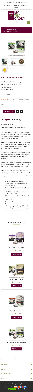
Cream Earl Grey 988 (16, 311)
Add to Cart (9, 111)
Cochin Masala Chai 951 (16, 279)
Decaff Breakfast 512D (16, 248)
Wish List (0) (15, 5)
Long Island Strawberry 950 (16, 342)
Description (6, 120)
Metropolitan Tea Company (13, 82)
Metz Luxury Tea (11, 29)
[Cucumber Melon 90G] (16, 46)
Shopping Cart (25, 5)
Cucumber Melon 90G (11, 31)
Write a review (24, 99)
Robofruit (24, 384)
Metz (19, 358)
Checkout (16, 7)
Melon (12, 358)
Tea (16, 358)
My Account (6, 5)
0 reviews (14, 99)
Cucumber (7, 358)
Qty (2, 104)
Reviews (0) (16, 120)
